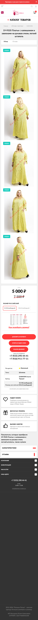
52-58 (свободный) (9, 308)
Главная (6, 26)
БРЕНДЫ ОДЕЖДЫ (17, 26)
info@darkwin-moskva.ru (19, 488)
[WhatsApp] (2, 13)
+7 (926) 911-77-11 (19, 359)
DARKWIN (30, 26)
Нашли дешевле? (19, 349)
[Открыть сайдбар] (2, 6)
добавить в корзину (19, 336)
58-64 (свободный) (23, 308)
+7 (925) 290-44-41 (19, 356)
